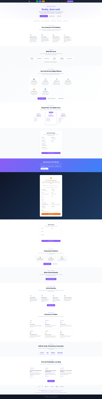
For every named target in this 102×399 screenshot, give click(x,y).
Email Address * (53, 137)
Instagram (52, 386)
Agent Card (46, 397)
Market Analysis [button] (47, 58)
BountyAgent (57, 392)
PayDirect (46, 392)
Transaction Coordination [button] (62, 58)
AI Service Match (60, 98)
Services (47, 1)
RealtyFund (43, 392)
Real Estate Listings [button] (32, 58)
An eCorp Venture (32, 1)
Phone (52, 192)
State (52, 195)
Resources (58, 1)
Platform (51, 1)
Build (40, 1)
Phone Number (43, 140)
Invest (43, 1)
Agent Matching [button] (39, 58)
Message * (42, 234)
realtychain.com (43, 391)
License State (53, 206)
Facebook (47, 386)
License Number (43, 206)
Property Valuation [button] (55, 58)
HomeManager (65, 392)
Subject (42, 231)
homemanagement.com (53, 391)
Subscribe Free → (44, 168)
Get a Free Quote (70, 1)
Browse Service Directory (51, 98)
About (62, 1)
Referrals (49, 392)
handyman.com (47, 391)
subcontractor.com (58, 391)
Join (37, 1)
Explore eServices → (42, 98)
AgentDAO (39, 392)
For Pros (65, 1)
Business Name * (43, 189)
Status (49, 397)
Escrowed (51, 392)
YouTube (63, 386)
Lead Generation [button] (69, 58)
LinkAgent (54, 392)
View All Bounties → (51, 305)
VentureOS (36, 392)
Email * (42, 192)
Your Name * (52, 189)
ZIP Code (52, 140)
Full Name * (42, 137)
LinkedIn (58, 386)
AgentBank (61, 392)
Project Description (43, 147)
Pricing (54, 1)
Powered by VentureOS (54, 397)
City (41, 195)
